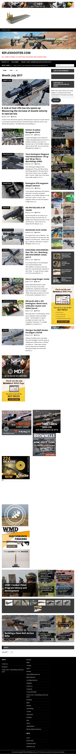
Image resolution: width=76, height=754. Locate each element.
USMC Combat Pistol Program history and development (16, 588)
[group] (38, 421)
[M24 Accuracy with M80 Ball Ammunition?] (58, 603)
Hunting (29, 671)
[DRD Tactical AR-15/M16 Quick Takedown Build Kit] (57, 256)
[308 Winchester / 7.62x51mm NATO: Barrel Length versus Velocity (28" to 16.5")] (56, 197)
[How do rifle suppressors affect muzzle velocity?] (17, 603)
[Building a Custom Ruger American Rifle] (68, 220)
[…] (34, 124)
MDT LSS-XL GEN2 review (61, 131)
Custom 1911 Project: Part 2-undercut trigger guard (64, 590)
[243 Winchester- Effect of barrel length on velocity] (56, 243)
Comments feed (31, 744)
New (28, 720)
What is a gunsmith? (64, 623)
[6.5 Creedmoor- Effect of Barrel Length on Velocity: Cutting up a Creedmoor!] (68, 197)
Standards (29, 689)
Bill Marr (14, 117)
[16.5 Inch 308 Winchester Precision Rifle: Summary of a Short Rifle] (68, 208)
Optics (28, 668)
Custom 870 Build (31, 692)
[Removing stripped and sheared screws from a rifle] (33, 603)
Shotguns (29, 717)
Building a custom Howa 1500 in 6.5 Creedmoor (45, 635)
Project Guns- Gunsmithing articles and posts (36, 62)
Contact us (5, 62)
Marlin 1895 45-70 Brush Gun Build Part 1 (66, 271)
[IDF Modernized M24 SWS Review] (50, 603)
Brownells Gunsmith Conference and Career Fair (62, 149)
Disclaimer (15, 62)
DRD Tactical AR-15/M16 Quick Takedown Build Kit (66, 256)
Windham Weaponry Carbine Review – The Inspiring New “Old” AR (46, 589)
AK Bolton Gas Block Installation (64, 636)
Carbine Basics (30, 726)
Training (29, 665)
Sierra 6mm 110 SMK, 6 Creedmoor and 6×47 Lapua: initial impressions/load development (46, 575)
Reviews (29, 660)
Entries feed (30, 741)
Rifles (28, 663)
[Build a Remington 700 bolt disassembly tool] (57, 280)
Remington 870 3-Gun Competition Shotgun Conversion (60, 166)
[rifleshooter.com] (38, 48)
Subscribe (56, 100)
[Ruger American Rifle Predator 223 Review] (68, 232)
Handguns (29, 683)
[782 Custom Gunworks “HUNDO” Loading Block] (9, 603)
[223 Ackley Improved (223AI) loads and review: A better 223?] (56, 232)
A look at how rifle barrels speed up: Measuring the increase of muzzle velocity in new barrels (24, 111)
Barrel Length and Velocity (34, 729)
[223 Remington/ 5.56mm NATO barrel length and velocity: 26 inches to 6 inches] (56, 220)
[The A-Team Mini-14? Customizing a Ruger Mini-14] (25, 603)
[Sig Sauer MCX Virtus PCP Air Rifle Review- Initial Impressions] (38, 609)
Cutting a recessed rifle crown (65, 263)
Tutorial (29, 711)
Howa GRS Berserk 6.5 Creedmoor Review (60, 183)
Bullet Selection (31, 677)
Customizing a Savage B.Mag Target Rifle (65, 577)
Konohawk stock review (36, 230)
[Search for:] (65, 65)
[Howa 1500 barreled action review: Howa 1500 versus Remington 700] (68, 243)
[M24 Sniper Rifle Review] (66, 603)
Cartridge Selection (32, 680)
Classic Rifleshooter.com (33, 674)
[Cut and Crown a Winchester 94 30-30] (42, 603)
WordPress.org (31, 747)
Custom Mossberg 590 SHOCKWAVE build (47, 622)
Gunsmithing (30, 709)
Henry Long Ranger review (37, 279)
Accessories (30, 714)
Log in (28, 738)
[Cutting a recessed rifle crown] (57, 264)
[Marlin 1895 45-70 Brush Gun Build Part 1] (57, 272)
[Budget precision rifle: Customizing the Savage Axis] (56, 208)
